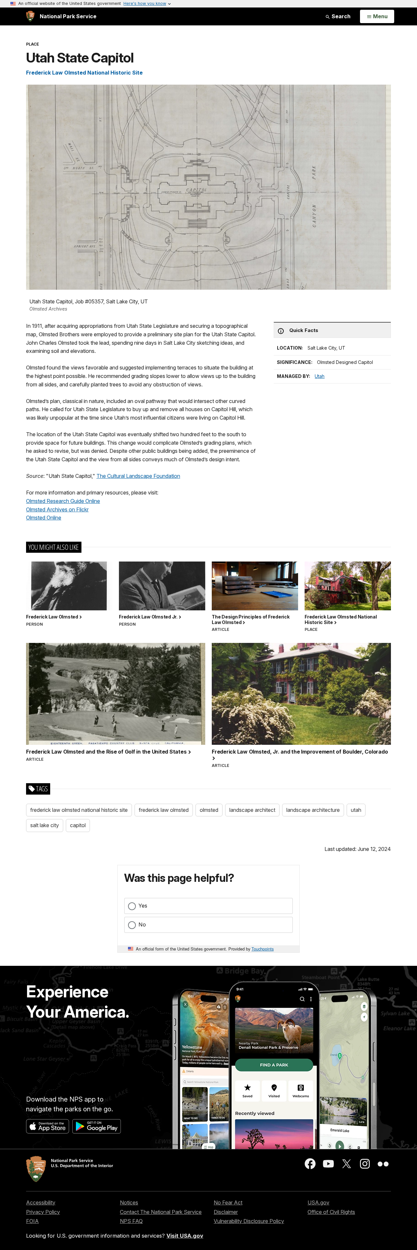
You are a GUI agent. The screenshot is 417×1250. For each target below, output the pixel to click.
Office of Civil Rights (331, 1212)
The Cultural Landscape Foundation (138, 476)
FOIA (32, 1221)
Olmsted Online (43, 517)
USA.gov (318, 1202)
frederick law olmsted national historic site (79, 810)
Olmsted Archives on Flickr (57, 509)
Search (340, 16)
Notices (129, 1202)
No (142, 924)
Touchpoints (263, 949)
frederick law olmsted (164, 810)
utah (356, 810)
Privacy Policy (43, 1212)
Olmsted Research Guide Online (63, 501)
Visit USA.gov (184, 1235)
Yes (142, 905)
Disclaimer (226, 1212)
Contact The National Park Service (161, 1212)
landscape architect (252, 810)
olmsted (209, 810)
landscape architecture (313, 810)
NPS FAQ (131, 1221)
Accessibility (40, 1202)
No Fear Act (228, 1202)
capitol (78, 825)
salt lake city (44, 825)
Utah (319, 376)
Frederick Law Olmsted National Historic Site (84, 72)
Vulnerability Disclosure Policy (249, 1221)
